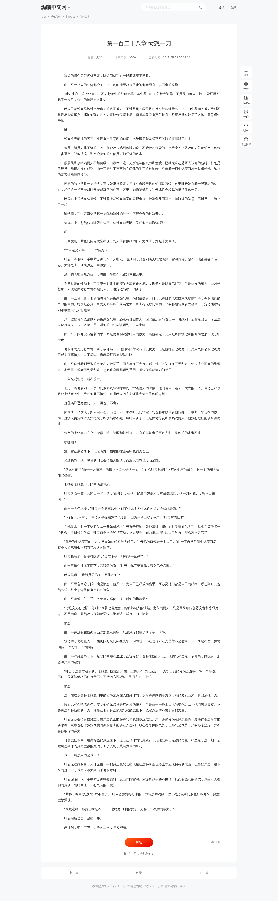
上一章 (74, 873)
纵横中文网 (54, 18)
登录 (221, 7)
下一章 (204, 873)
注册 (234, 7)
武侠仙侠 (55, 16)
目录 (139, 873)
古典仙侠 (70, 16)
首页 (43, 16)
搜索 (201, 7)
